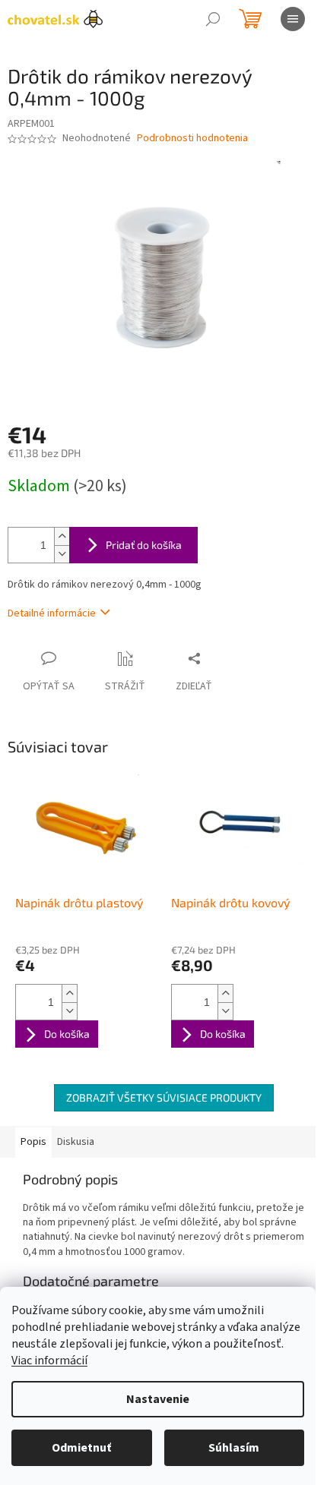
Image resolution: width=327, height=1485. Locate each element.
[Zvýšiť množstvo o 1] (61, 536)
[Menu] (293, 19)
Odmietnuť (81, 1447)
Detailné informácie (52, 613)
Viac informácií (49, 1360)
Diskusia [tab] (75, 1141)
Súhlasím (233, 1447)
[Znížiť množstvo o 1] (61, 554)
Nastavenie (157, 1399)
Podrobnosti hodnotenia (192, 138)
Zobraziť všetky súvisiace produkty (164, 1097)
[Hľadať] (213, 19)
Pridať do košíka (144, 544)
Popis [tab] (33, 1141)
